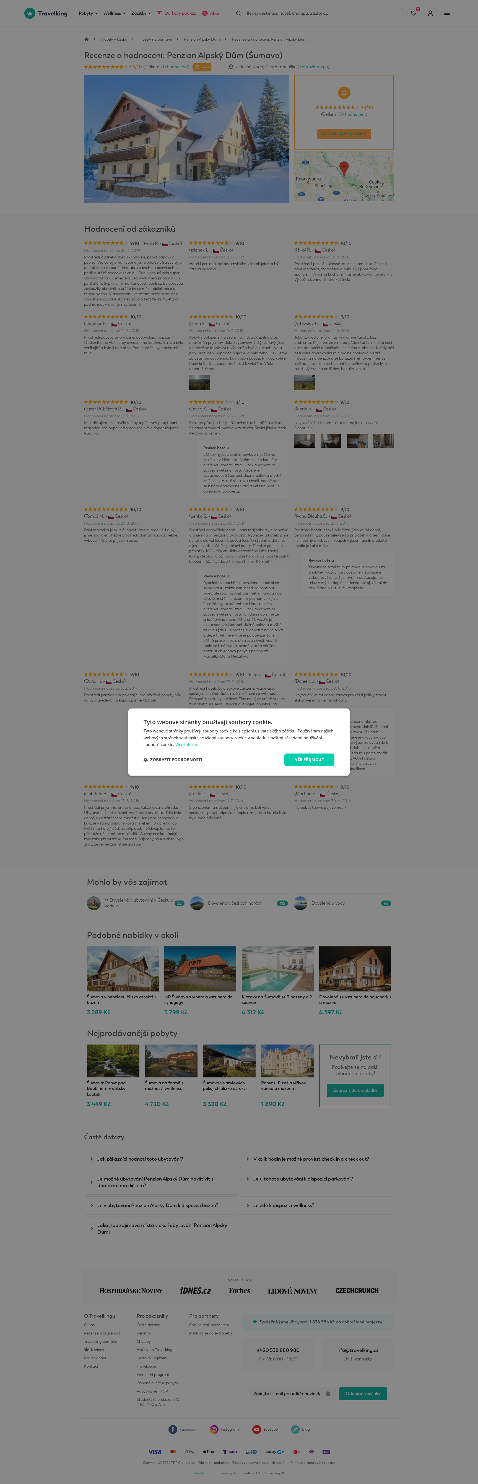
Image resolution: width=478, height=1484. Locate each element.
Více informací (188, 744)
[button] (173, 760)
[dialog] (239, 742)
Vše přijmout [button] (309, 759)
